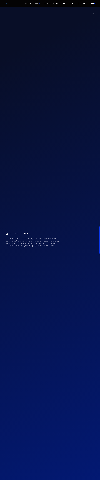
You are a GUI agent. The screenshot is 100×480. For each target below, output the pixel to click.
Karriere (63, 3)
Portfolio (44, 3)
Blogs (48, 3)
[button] (26, 3)
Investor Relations (56, 3)
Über (26, 3)
